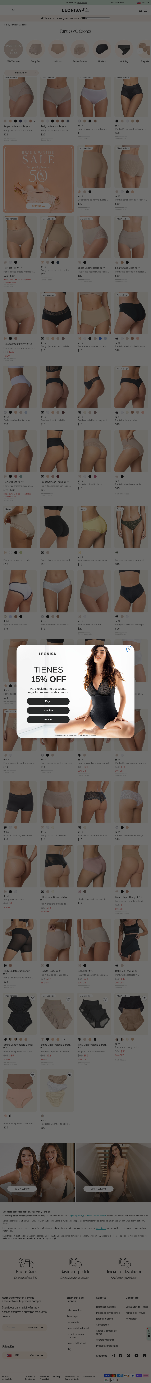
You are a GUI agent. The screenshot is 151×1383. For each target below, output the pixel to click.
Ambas (48, 719)
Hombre (48, 710)
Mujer (48, 701)
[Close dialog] (129, 649)
